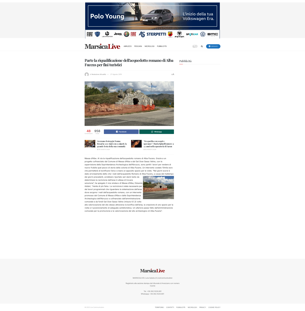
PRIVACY (202, 307)
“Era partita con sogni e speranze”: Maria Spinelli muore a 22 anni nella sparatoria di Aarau (159, 144)
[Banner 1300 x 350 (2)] (152, 20)
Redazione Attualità (99, 74)
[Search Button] (202, 46)
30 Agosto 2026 (104, 149)
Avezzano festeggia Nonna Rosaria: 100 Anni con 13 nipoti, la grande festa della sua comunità (112, 144)
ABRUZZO (128, 46)
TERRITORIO (159, 307)
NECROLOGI (149, 46)
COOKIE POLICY (214, 307)
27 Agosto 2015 (116, 74)
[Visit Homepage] (102, 46)
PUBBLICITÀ (162, 46)
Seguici (214, 46)
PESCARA (138, 46)
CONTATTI (170, 307)
